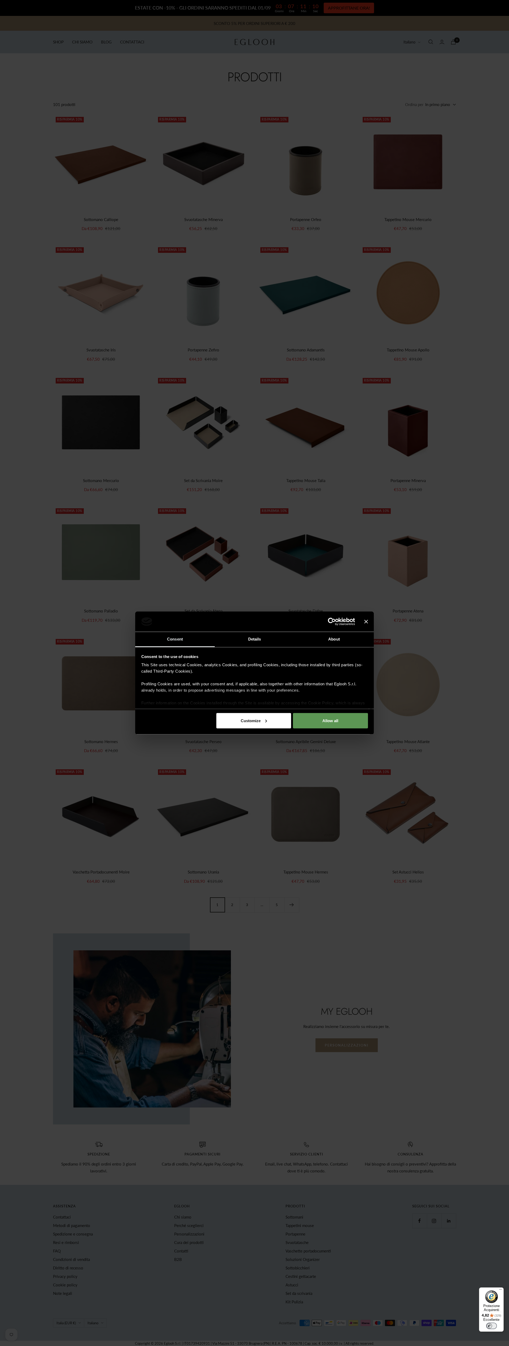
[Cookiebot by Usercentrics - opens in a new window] (332, 621)
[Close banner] (366, 621)
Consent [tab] (175, 639)
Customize (251, 720)
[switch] (491, 1326)
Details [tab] (254, 639)
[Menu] (500, 1290)
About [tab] (334, 639)
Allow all (330, 720)
